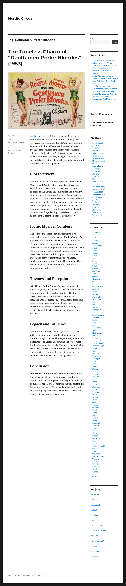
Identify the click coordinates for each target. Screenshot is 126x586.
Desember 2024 (98, 187)
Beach (94, 251)
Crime (94, 292)
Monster (95, 384)
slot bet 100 (94, 495)
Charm (15, 143)
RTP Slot (93, 500)
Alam (94, 235)
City (93, 284)
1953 (9, 143)
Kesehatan (96, 356)
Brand (94, 264)
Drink (94, 305)
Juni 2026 (96, 148)
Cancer (95, 269)
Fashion (95, 318)
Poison (95, 418)
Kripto (94, 364)
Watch (94, 469)
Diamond (96, 297)
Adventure (96, 233)
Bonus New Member (98, 531)
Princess (95, 426)
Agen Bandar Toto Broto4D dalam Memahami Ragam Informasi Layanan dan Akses (104, 63)
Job (93, 351)
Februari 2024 (97, 212)
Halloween (96, 333)
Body (94, 258)
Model (94, 382)
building (95, 266)
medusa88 (94, 556)
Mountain (96, 387)
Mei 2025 (96, 174)
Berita (94, 256)
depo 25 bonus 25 (97, 541)
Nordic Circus (20, 18)
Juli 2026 (95, 146)
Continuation (97, 287)
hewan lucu (96, 338)
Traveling (96, 454)
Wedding (95, 472)
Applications (97, 246)
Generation (96, 328)
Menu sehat (97, 377)
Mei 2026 (96, 151)
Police (94, 420)
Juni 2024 (96, 202)
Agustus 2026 (97, 143)
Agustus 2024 (97, 197)
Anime (95, 243)
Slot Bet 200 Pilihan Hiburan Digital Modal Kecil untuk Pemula (103, 70)
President (96, 423)
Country (95, 289)
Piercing (95, 410)
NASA (94, 395)
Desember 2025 (98, 158)
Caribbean (96, 271)
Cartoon (95, 274)
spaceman (96, 438)
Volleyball (96, 464)
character (96, 279)
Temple (95, 449)
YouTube (95, 477)
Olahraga (95, 405)
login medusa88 (96, 551)
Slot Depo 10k (95, 505)
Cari (92, 39)
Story (94, 444)
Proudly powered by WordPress (33, 575)
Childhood (96, 282)
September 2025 (98, 166)
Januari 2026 (97, 156)
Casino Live (94, 510)
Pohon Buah (97, 415)
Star (94, 441)
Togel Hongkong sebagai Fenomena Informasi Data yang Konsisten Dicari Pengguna (104, 88)
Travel (94, 451)
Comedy (11, 145)
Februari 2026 (97, 153)
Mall (94, 372)
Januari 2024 (97, 215)
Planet (94, 413)
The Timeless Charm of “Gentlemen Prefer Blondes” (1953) (44, 57)
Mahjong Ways (96, 526)
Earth (94, 307)
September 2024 (98, 194)
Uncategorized (98, 456)
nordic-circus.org (38, 136)
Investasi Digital (98, 346)
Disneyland (96, 300)
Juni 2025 (96, 171)
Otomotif (95, 408)
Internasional (97, 343)
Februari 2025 (97, 182)
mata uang (96, 374)
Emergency (96, 310)
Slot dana (94, 515)
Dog (94, 302)
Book (94, 261)
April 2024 (96, 207)
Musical (19, 150)
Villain (94, 462)
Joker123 (93, 520)
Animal (95, 240)
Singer (95, 436)
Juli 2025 (95, 169)
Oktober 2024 (97, 192)
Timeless (11, 153)
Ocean (94, 402)
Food (94, 323)
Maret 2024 (96, 210)
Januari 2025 (97, 184)
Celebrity (95, 276)
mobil (94, 379)
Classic (21, 143)
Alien (94, 238)
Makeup (95, 369)
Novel (94, 400)
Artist (94, 248)
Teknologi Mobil (98, 446)
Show (94, 433)
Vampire (95, 459)
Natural (95, 397)
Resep (94, 428)
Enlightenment (98, 315)
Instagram (96, 341)
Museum (95, 392)
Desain (95, 294)
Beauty (95, 253)
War (94, 467)
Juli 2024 (95, 200)
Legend (95, 366)
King (94, 361)
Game (94, 325)
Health (95, 336)
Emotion (95, 312)
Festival (95, 320)
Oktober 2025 (97, 164)
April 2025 (96, 176)
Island (94, 348)
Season (95, 431)
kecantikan (96, 354)
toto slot (93, 546)
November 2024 (98, 189)
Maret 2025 (96, 179)
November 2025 (98, 161)
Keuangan (96, 359)
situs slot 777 (95, 536)
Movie (10, 139)
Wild (94, 474)
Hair (94, 330)
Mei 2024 (96, 205)
